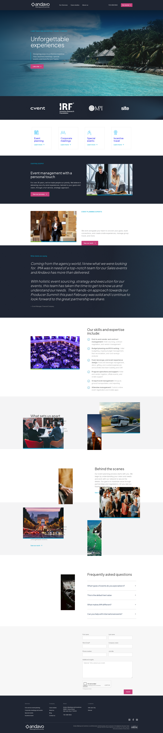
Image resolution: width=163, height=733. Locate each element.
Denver (90, 710)
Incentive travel (29, 715)
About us (51, 710)
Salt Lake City (92, 707)
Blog (50, 713)
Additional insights (88, 659)
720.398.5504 (113, 5)
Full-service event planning (32, 707)
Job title (111, 651)
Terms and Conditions (118, 728)
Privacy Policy (126, 728)
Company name (113, 643)
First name (86, 634)
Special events (29, 713)
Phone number (87, 651)
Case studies (53, 707)
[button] (63, 5)
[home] (40, 5)
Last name (112, 634)
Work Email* (86, 643)
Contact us (52, 715)
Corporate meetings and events (34, 710)
